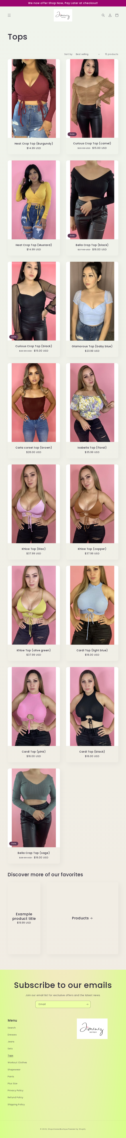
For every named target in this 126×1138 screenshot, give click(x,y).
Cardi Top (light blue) (92, 650)
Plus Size (12, 1083)
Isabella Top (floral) (92, 447)
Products (80, 918)
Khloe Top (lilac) (34, 549)
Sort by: (68, 54)
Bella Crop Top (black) (92, 245)
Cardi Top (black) (92, 751)
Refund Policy (15, 1097)
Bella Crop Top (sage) (34, 853)
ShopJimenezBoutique (58, 1129)
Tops (10, 1055)
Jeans (11, 1041)
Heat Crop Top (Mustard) (34, 245)
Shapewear (14, 1069)
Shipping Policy (16, 1104)
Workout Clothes (17, 1062)
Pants (11, 1076)
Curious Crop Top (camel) (92, 143)
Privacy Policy (15, 1090)
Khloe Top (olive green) (34, 650)
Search (12, 1027)
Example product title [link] (24, 916)
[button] (9, 15)
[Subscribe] (87, 1004)
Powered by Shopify (77, 1129)
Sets (10, 1048)
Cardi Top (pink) (34, 751)
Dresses (12, 1034)
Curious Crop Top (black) (33, 346)
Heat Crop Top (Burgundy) (34, 143)
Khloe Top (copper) (92, 549)
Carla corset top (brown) (34, 447)
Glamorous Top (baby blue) (92, 346)
